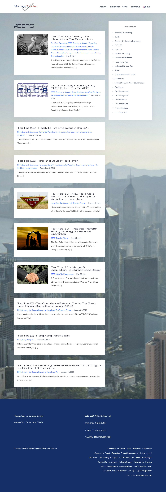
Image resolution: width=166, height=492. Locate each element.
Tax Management (69, 53)
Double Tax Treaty (58, 46)
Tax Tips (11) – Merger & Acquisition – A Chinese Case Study (76, 268)
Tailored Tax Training (143, 462)
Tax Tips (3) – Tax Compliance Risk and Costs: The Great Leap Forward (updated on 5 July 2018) (56, 304)
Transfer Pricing (94, 53)
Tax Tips (125, 7)
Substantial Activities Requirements (52, 132)
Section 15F (67, 203)
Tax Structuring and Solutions (114, 470)
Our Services (115, 7)
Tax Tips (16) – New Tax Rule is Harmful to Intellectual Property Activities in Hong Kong (73, 196)
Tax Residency (82, 53)
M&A (70, 50)
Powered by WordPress (24, 448)
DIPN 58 (118, 45)
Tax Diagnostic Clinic (143, 466)
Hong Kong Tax (88, 46)
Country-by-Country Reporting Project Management (116, 453)
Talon (44, 448)
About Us (103, 7)
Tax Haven (58, 53)
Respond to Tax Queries (107, 462)
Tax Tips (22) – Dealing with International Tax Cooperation (72, 38)
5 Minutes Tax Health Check (119, 448)
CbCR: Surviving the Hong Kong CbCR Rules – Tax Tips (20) (73, 87)
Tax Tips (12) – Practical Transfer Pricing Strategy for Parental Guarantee (74, 231)
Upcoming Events (144, 470)
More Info (93, 457)
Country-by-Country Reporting (84, 43)
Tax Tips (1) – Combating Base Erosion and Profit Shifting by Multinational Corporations (59, 366)
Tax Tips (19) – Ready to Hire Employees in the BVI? (53, 127)
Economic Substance (73, 46)
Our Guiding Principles (108, 457)
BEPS (70, 43)
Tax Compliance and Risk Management (116, 466)
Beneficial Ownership (59, 43)
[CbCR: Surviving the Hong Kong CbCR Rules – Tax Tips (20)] (32, 90)
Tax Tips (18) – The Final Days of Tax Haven (47, 160)
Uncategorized (31, 168)
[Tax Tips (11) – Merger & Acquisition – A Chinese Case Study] (32, 274)
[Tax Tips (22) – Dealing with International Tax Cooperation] (32, 44)
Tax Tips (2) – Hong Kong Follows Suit (43, 335)
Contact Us (135, 7)
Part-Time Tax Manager (142, 457)
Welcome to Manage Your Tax (139, 475)
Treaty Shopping (57, 56)
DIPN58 (118, 49)
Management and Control (82, 50)
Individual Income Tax (59, 50)
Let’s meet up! (146, 453)
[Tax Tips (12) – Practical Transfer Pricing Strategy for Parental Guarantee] (32, 238)
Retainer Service (125, 462)
